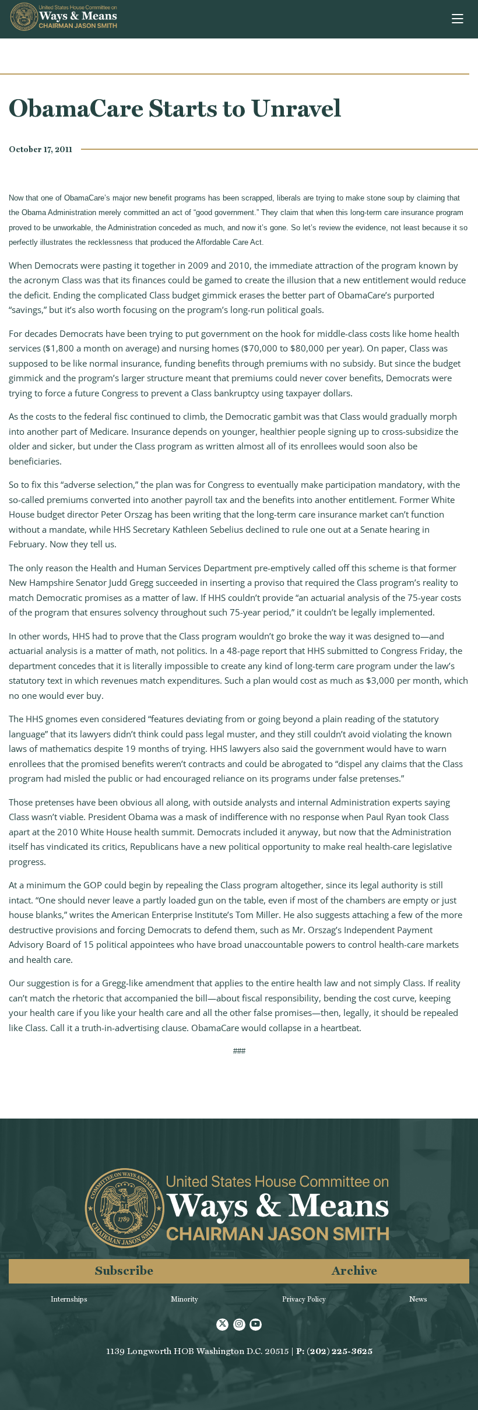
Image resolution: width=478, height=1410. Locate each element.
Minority (184, 1299)
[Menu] (458, 19)
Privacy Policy (304, 1299)
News (418, 1299)
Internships (69, 1299)
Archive (354, 1270)
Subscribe (124, 1270)
